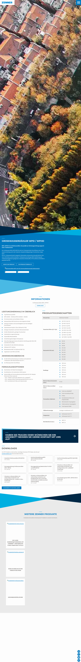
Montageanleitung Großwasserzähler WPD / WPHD (13, 467)
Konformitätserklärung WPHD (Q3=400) (67, 458)
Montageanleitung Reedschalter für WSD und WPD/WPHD (41, 467)
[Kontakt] (78, 657)
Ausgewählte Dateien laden (11, 488)
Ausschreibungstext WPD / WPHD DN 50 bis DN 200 (67, 478)
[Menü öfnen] (78, 2)
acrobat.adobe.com (7, 453)
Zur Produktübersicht (25, 264)
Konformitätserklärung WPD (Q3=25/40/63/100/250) (38, 458)
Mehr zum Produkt (9, 264)
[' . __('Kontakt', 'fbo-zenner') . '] (40, 436)
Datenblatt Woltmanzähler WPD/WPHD (14, 458)
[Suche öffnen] (78, 654)
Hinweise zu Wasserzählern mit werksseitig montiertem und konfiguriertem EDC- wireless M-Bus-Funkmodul (13, 478)
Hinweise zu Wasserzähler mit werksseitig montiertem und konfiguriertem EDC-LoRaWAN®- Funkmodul (65, 467)
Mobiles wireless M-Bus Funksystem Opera (15, 569)
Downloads (40, 305)
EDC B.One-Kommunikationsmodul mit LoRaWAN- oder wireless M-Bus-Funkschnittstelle (15, 543)
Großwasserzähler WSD (15, 597)
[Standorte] (78, 660)
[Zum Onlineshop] (78, 651)
